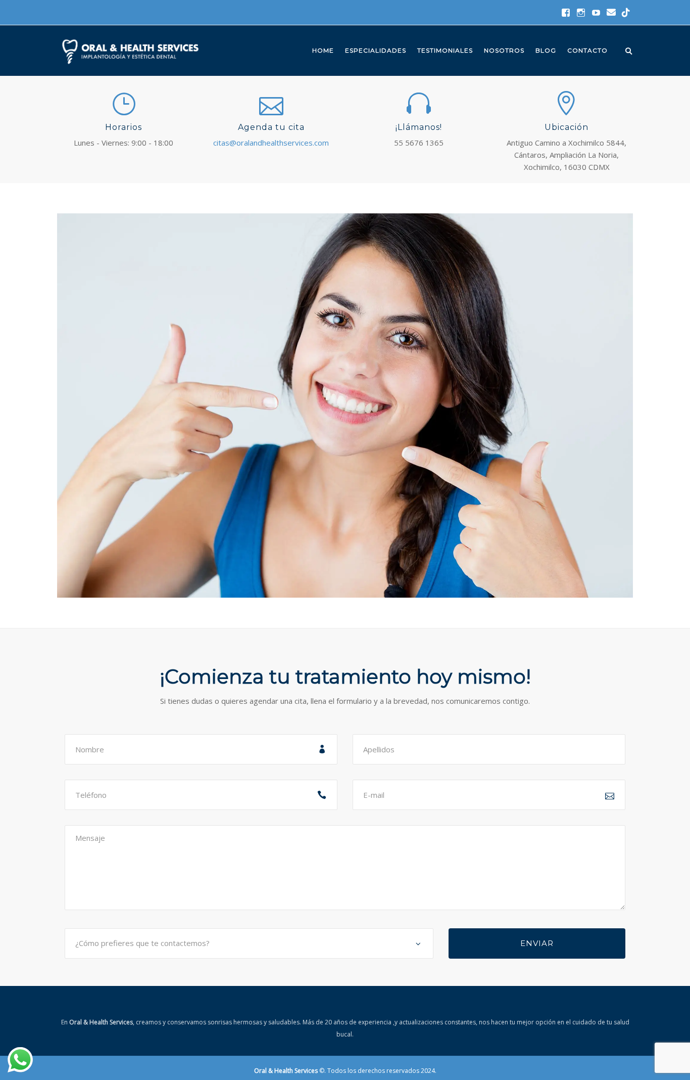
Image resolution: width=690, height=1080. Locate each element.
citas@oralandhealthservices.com (271, 143)
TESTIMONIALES (445, 50)
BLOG (545, 50)
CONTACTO (587, 50)
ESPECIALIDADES (375, 50)
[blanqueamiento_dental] (345, 404)
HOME (323, 50)
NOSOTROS (504, 50)
